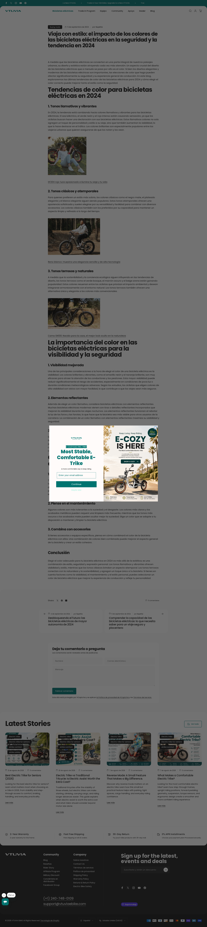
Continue (76, 484)
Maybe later (76, 490)
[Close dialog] (155, 427)
